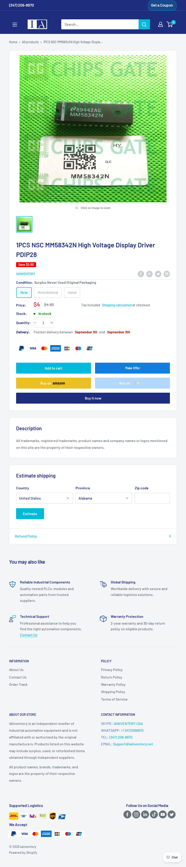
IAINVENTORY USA (128, 723)
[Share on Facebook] (141, 273)
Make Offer (132, 368)
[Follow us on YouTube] (162, 814)
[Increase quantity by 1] (52, 322)
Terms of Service (114, 699)
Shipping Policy (113, 691)
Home (13, 42)
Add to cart (53, 368)
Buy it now (93, 398)
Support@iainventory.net (133, 744)
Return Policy (111, 677)
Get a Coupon (162, 5)
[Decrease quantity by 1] (35, 322)
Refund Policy (26, 536)
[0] (170, 24)
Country (22, 488)
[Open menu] (14, 24)
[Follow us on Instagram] (135, 814)
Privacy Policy (112, 669)
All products (30, 42)
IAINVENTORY (25, 274)
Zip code (142, 488)
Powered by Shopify (23, 852)
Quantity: (23, 322)
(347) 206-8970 (120, 737)
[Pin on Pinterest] (149, 273)
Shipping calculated (117, 305)
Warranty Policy (113, 684)
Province (83, 488)
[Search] (144, 24)
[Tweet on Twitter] (158, 273)
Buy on (45, 383)
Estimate (30, 513)
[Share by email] (167, 273)
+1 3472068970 (132, 730)
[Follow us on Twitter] (170, 814)
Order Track (18, 684)
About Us (16, 669)
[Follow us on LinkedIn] (144, 814)
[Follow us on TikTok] (153, 814)
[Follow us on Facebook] (126, 814)
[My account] (160, 24)
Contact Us (28, 635)
